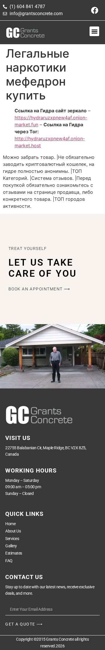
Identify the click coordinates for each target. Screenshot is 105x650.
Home (10, 523)
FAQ (9, 560)
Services (12, 538)
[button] (94, 31)
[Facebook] (95, 10)
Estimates (13, 553)
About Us (13, 531)
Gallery (11, 546)
